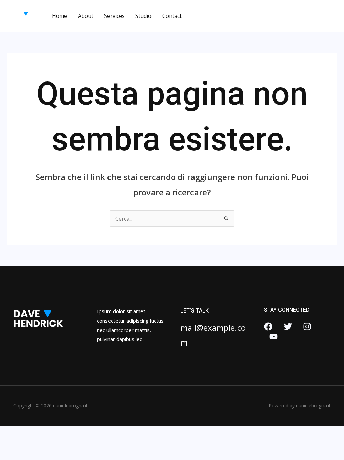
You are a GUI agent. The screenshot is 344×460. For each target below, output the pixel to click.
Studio (143, 16)
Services (114, 16)
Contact (172, 16)
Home (59, 16)
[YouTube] (273, 336)
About (85, 16)
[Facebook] (268, 326)
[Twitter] (288, 326)
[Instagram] (307, 326)
